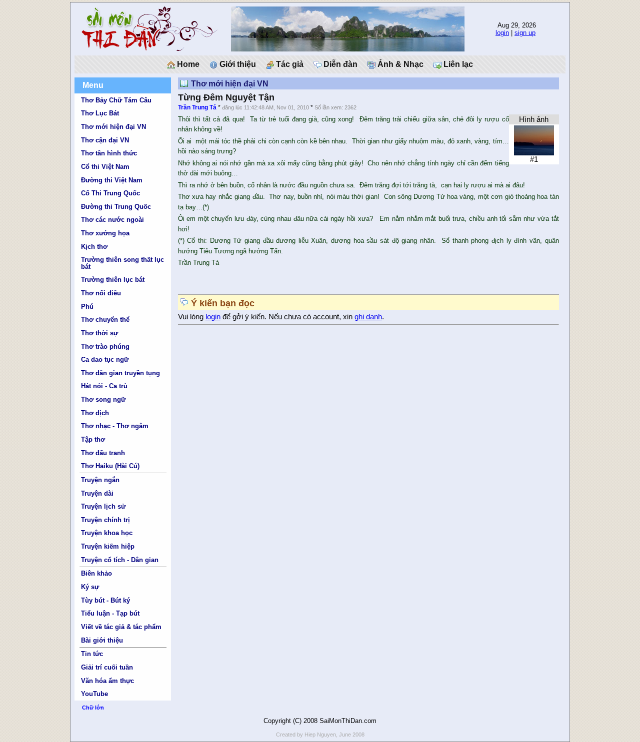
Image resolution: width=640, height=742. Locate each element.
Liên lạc (457, 64)
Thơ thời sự (99, 333)
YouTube (94, 694)
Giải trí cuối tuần (107, 667)
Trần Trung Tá (197, 107)
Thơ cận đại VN (105, 140)
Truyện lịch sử (103, 506)
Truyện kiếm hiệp (107, 546)
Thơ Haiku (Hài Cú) (110, 466)
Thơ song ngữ (103, 399)
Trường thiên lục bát (112, 279)
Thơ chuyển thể (105, 319)
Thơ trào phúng (105, 346)
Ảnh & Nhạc (400, 64)
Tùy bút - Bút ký (105, 600)
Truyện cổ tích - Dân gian (119, 560)
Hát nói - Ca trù (104, 386)
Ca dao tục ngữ (104, 359)
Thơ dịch (95, 413)
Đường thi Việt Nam (111, 180)
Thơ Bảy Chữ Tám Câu (116, 100)
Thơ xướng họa (105, 233)
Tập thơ (93, 439)
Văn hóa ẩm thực (107, 681)
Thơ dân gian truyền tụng (120, 373)
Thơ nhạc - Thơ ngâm (114, 426)
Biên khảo (96, 573)
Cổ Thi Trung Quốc (110, 193)
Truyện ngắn (100, 480)
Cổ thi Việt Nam (105, 166)
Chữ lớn (93, 708)
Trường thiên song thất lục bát (122, 263)
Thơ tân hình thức (109, 153)
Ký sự (90, 587)
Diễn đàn (340, 64)
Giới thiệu (237, 64)
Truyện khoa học (106, 533)
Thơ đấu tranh (103, 453)
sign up (525, 32)
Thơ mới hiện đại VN (113, 126)
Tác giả (289, 64)
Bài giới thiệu (102, 640)
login (502, 32)
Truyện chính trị (105, 520)
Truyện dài (97, 493)
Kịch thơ (94, 246)
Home (187, 64)
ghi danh (368, 317)
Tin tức (92, 654)
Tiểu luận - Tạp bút (110, 613)
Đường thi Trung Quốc (116, 206)
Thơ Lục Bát (100, 113)
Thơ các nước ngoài (112, 219)
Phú (87, 306)
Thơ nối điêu (101, 293)
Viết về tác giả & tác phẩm (121, 627)
